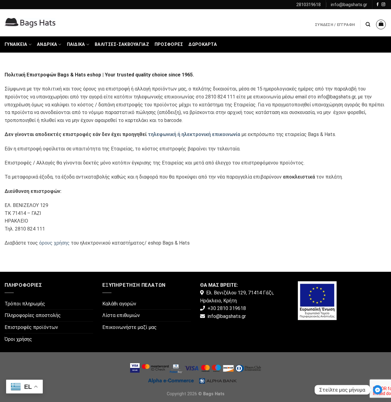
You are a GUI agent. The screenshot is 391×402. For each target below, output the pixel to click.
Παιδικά (76, 44)
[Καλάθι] (381, 24)
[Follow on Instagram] (383, 4)
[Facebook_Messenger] (377, 389)
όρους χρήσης (54, 243)
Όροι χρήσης (18, 339)
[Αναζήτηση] (368, 24)
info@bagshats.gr (349, 4)
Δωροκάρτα (202, 44)
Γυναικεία (16, 44)
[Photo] (317, 300)
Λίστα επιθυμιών (121, 315)
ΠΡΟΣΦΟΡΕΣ (169, 44)
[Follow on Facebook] (377, 4)
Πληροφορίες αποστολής (33, 315)
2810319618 (308, 4)
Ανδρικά (47, 44)
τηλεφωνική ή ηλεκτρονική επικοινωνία (194, 134)
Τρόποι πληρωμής (25, 304)
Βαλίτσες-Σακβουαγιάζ (122, 44)
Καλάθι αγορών (119, 304)
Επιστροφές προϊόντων (31, 327)
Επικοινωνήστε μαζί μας (129, 327)
